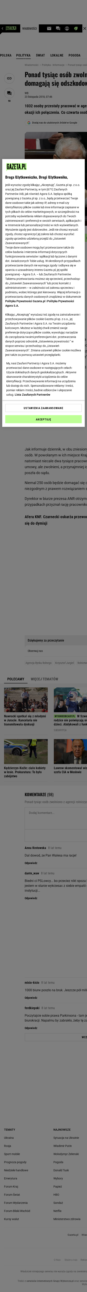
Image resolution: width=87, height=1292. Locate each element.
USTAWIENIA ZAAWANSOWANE (43, 407)
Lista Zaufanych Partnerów (32, 394)
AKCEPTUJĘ (43, 419)
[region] (43, 293)
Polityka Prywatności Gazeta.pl (25, 301)
